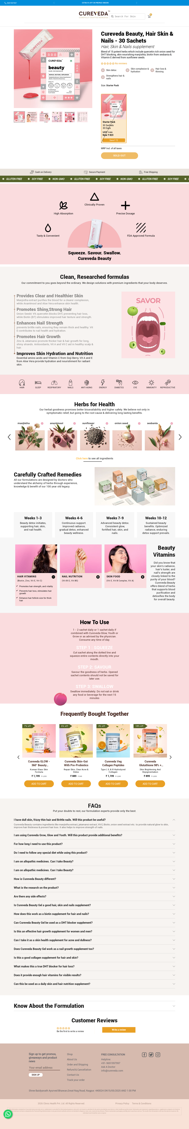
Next (180, 435)
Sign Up (36, 1075)
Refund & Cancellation (79, 1069)
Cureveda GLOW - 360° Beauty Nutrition (39, 763)
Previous (9, 435)
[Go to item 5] (69, 116)
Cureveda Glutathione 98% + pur (150, 763)
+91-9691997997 (110, 1063)
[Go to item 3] (44, 116)
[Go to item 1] (19, 116)
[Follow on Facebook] (144, 1054)
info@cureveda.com (112, 1070)
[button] (108, 63)
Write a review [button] (119, 1029)
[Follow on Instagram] (158, 1054)
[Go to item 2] (31, 116)
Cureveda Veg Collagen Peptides (113, 763)
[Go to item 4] (57, 116)
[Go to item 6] (82, 116)
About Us (72, 1059)
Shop (70, 1054)
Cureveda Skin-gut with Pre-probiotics (76, 763)
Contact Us (73, 1074)
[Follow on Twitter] (151, 1054)
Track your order (76, 1079)
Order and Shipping (77, 1064)
